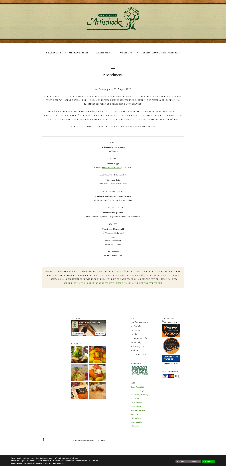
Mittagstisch (78, 53)
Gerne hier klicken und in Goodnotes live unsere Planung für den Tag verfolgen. (113, 283)
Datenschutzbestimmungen (54, 463)
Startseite (54, 53)
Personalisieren (194, 461)
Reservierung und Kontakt (160, 53)
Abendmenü (104, 53)
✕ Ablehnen (181, 461)
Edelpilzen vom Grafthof (111, 168)
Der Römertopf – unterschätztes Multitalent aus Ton (138, 406)
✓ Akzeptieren (208, 461)
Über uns (126, 53)
